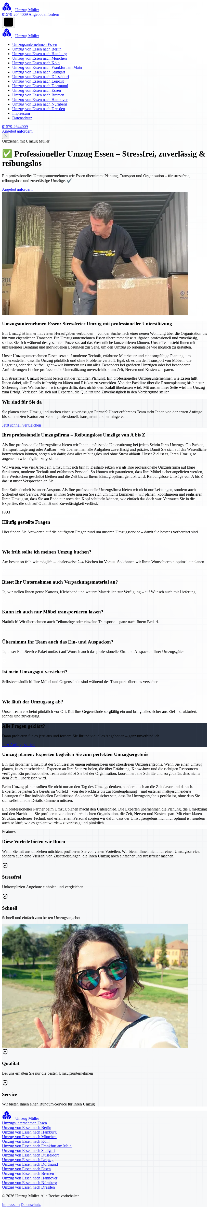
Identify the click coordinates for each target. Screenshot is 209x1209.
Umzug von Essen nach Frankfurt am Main (47, 67)
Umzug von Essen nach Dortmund (40, 86)
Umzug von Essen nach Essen (36, 90)
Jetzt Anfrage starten (18, 744)
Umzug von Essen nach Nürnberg (39, 104)
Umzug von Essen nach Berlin (36, 49)
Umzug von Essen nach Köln (36, 63)
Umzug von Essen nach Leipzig (38, 81)
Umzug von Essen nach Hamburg (39, 54)
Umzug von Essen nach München (39, 58)
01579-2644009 (15, 14)
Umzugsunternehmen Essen (34, 44)
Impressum (21, 113)
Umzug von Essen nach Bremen (38, 95)
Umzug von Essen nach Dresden (38, 109)
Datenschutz (22, 118)
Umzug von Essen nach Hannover (40, 99)
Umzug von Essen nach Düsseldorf (40, 76)
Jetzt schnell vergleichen (21, 425)
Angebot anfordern (44, 14)
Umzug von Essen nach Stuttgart (38, 72)
